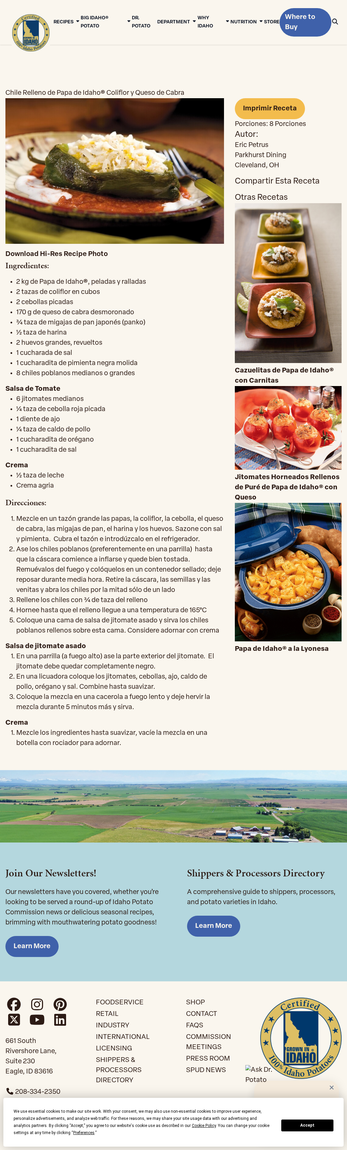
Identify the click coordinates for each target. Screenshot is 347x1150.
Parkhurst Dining (260, 155)
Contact (201, 1014)
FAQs (194, 1025)
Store (272, 22)
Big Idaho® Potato (94, 22)
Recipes (64, 22)
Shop (195, 1002)
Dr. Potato (141, 22)
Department (173, 22)
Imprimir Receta (270, 108)
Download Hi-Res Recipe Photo (56, 254)
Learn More (32, 946)
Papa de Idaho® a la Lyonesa (282, 649)
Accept (307, 1125)
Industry (112, 1025)
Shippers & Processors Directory (119, 1070)
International (122, 1037)
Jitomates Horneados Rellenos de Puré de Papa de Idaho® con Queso (287, 487)
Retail (107, 1014)
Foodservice (120, 1002)
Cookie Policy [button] (204, 1125)
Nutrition (243, 22)
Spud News (206, 1070)
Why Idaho (205, 22)
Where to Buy (300, 22)
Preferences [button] (84, 1132)
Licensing (114, 1048)
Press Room (208, 1059)
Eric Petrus (251, 145)
